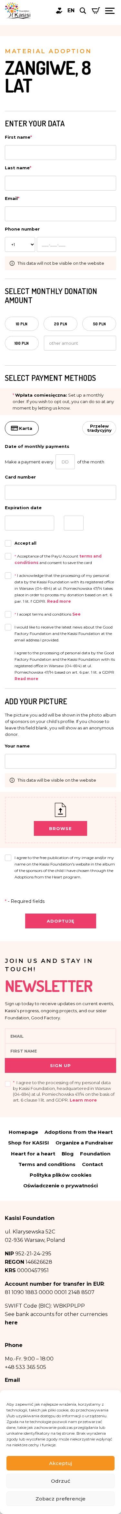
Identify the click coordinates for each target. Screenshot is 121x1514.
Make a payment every (29, 461)
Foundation (95, 1153)
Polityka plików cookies (61, 1175)
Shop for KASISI (28, 1142)
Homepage (23, 1132)
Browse (60, 828)
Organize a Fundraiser (84, 1142)
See (76, 614)
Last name (18, 167)
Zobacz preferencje (60, 1499)
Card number (20, 477)
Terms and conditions (47, 1164)
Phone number (22, 229)
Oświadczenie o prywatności (60, 1185)
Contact (92, 1164)
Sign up (60, 1065)
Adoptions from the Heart (79, 1132)
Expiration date (23, 507)
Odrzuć (60, 1481)
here (11, 1323)
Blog (68, 1153)
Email (12, 198)
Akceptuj (60, 1463)
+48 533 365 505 (25, 1367)
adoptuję (61, 921)
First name (18, 137)
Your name (17, 745)
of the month (90, 461)
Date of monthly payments (37, 446)
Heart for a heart (33, 1153)
